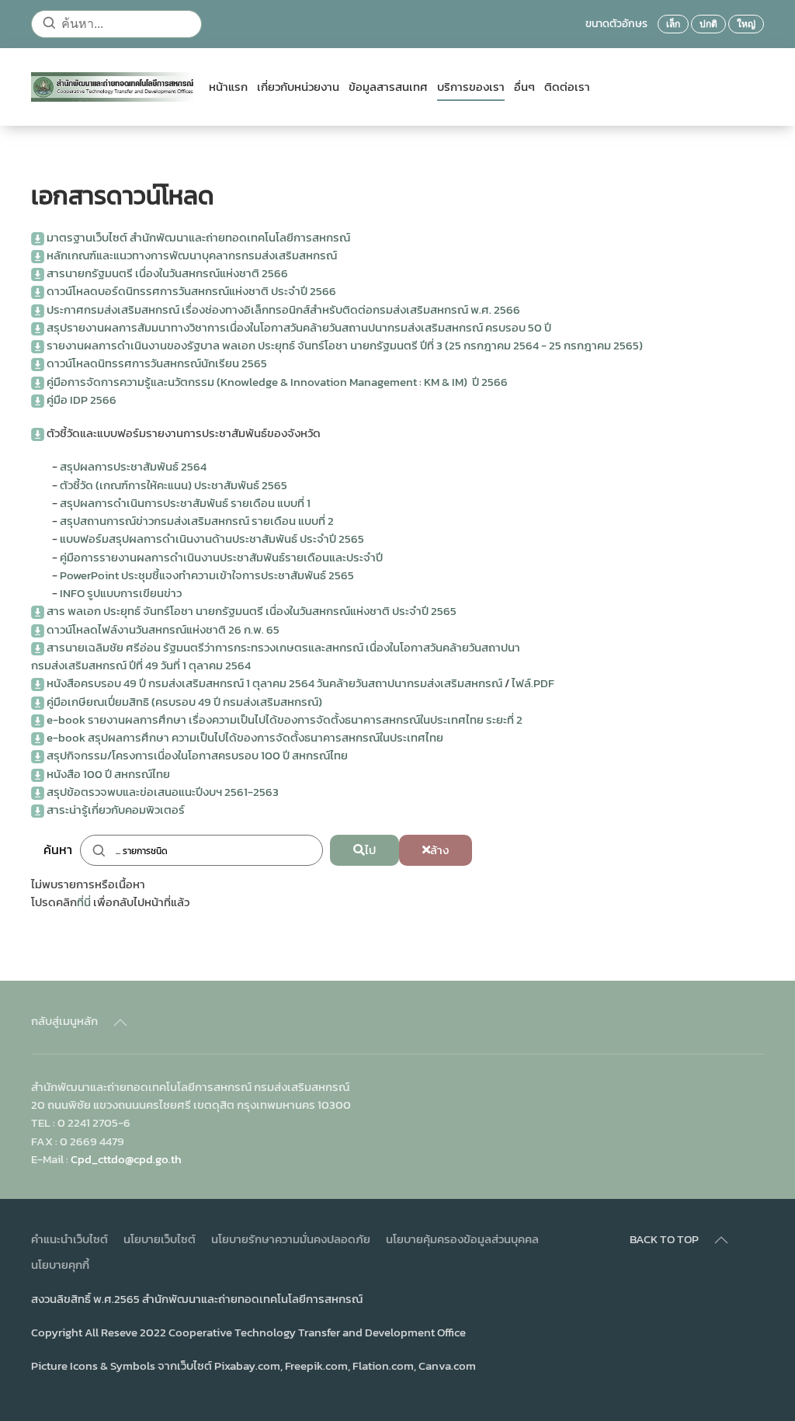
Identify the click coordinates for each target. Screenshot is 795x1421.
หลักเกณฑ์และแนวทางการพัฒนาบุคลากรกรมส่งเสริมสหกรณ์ (192, 255)
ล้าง (439, 850)
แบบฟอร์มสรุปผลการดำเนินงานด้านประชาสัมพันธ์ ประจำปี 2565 (212, 538)
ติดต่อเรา (567, 87)
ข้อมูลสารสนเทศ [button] (388, 87)
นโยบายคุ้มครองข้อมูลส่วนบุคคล (462, 1239)
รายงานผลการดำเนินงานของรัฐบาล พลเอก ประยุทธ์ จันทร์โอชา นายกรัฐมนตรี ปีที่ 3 (246, 345)
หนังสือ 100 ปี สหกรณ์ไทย (108, 774)
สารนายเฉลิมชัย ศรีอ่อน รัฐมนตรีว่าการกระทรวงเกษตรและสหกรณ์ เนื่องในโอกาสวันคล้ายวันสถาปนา (283, 647)
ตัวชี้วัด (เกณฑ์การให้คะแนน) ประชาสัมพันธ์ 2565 (173, 485)
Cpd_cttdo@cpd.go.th (126, 1159)
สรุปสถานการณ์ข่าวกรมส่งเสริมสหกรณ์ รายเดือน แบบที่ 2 (197, 521)
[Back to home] (113, 87)
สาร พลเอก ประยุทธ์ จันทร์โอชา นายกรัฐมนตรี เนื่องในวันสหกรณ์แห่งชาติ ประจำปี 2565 (252, 611)
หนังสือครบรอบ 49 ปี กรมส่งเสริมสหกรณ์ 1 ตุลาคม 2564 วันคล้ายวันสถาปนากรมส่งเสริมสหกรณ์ (274, 683)
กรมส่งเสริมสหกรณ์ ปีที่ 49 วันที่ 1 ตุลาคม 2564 (141, 665)
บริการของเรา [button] (471, 87)
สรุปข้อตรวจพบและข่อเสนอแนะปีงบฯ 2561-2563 (163, 792)
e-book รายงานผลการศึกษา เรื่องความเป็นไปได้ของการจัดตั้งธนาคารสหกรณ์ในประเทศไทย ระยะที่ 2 (284, 719)
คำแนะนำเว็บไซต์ (69, 1239)
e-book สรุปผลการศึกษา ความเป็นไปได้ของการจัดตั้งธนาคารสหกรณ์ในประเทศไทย (245, 737)
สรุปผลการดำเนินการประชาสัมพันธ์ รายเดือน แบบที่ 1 (185, 503)
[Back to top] (120, 1022)
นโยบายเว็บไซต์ (159, 1239)
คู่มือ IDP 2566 (81, 399)
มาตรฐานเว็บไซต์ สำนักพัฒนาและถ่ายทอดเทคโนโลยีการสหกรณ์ (198, 237)
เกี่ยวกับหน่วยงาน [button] (298, 87)
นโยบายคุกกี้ (60, 1264)
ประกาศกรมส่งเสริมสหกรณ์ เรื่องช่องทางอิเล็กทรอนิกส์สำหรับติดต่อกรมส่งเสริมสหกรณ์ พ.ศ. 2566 (283, 309)
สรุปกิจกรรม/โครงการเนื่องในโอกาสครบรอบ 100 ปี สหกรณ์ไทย (197, 755)
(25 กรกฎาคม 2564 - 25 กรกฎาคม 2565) (544, 345)
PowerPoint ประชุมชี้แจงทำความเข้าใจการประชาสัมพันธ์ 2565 (207, 575)
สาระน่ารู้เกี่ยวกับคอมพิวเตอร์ (116, 809)
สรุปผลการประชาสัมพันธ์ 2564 (133, 466)
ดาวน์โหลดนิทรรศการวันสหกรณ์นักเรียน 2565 (157, 363)
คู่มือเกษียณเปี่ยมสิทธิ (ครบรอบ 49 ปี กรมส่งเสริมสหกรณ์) (184, 701)
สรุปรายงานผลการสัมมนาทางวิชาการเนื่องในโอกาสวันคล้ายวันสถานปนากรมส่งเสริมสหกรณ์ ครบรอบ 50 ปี (299, 327)
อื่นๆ (524, 87)
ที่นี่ (84, 902)
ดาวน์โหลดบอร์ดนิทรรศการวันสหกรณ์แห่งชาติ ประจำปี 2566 (191, 291)
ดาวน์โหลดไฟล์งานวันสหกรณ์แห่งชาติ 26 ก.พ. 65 (163, 629)
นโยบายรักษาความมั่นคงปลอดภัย (290, 1239)
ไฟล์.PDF (533, 683)
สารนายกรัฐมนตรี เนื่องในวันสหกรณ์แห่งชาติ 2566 (167, 273)
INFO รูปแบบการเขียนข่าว (121, 593)
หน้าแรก (228, 87)
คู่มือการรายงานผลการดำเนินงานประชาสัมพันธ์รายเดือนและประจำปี (221, 557)
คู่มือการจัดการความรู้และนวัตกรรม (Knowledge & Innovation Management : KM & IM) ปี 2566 (277, 382)
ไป (370, 850)
